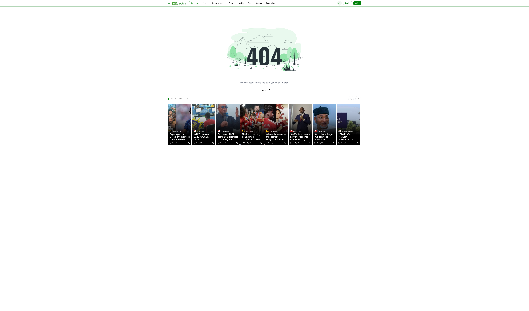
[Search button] (339, 3)
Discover (262, 90)
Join (357, 3)
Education (270, 3)
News (205, 3)
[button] (189, 143)
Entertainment (218, 3)
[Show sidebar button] (169, 3)
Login (347, 3)
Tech (250, 3)
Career (259, 3)
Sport (231, 3)
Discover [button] (195, 3)
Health (241, 3)
